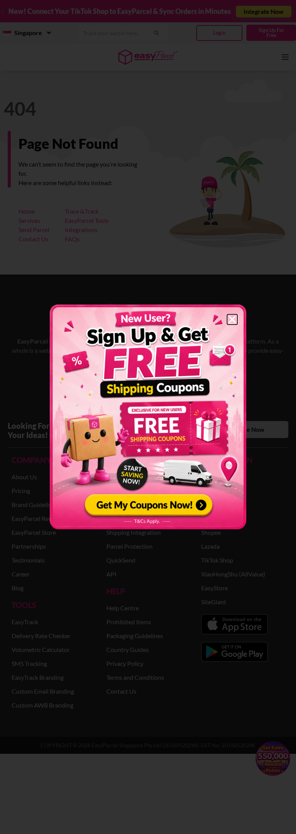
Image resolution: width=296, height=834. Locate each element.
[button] (232, 319)
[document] (148, 417)
